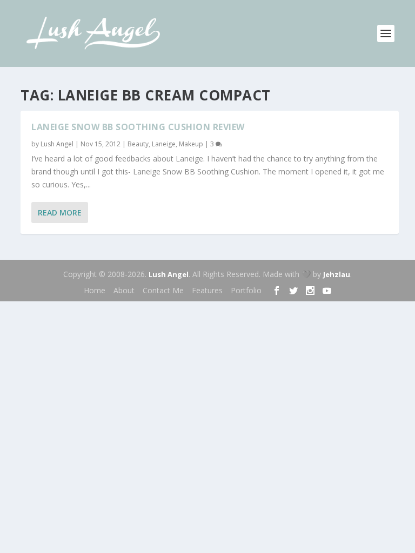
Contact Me (163, 290)
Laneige (164, 144)
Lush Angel (57, 144)
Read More (60, 212)
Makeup (191, 144)
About (124, 290)
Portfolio (246, 290)
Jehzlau (336, 274)
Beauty (138, 144)
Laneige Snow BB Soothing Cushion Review (138, 127)
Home (94, 290)
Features (207, 290)
